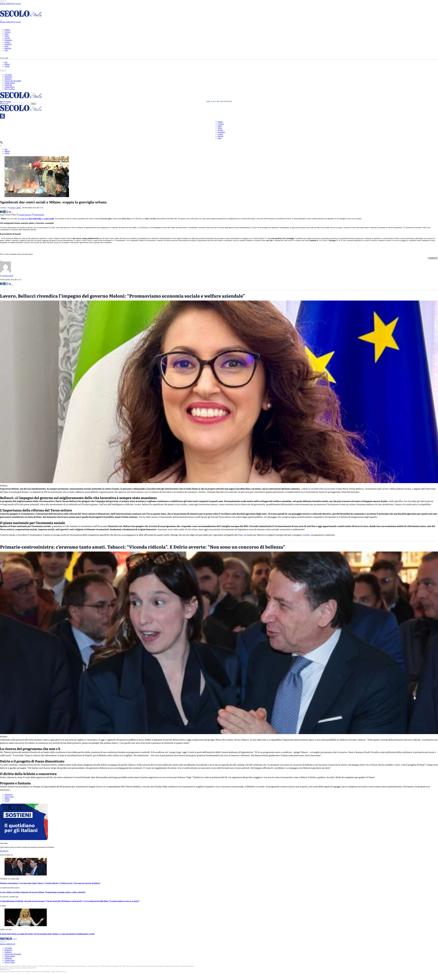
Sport (6, 46)
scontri (7, 801)
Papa (240, 534)
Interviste (8, 48)
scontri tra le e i (37, 219)
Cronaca (8, 32)
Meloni (7, 64)
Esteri (7, 34)
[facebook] (1, 2)
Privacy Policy (10, 89)
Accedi (18, 4)
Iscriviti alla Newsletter (13, 81)
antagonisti (8, 795)
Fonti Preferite (38, 215)
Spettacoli (8, 44)
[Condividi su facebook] (1, 212)
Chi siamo (8, 75)
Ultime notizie (10, 83)
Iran (6, 62)
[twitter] (5, 2)
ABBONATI (10, 4)
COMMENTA (433, 258)
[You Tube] (3, 2)
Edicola (2, 4)
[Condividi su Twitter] (10, 212)
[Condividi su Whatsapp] (7, 212)
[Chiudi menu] (1, 20)
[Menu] (1, 113)
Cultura (7, 42)
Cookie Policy (10, 87)
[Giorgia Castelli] (5, 272)
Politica (7, 30)
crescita (306, 534)
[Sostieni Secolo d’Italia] (24, 839)
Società (7, 38)
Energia (220, 136)
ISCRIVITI (4, 851)
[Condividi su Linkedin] (4, 212)
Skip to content (5, 101)
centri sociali (9, 797)
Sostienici (8, 79)
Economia (8, 40)
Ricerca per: (4, 104)
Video (7, 36)
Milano (7, 799)
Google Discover (25, 215)
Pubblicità (8, 85)
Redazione (8, 77)
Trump (7, 66)
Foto (6, 50)
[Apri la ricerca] (1, 143)
